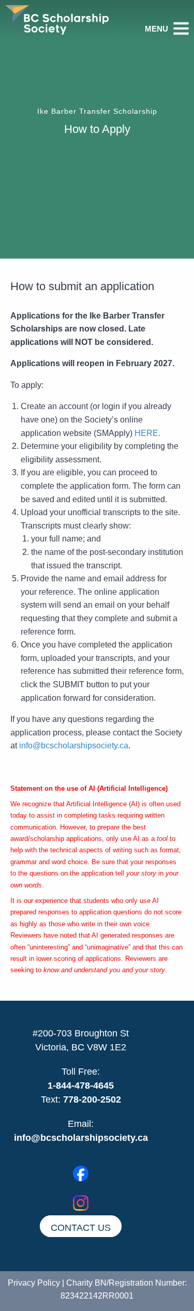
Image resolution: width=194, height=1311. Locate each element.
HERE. (147, 433)
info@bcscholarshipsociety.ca (73, 745)
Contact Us (81, 1228)
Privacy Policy (34, 1282)
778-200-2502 (92, 1099)
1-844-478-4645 (81, 1085)
